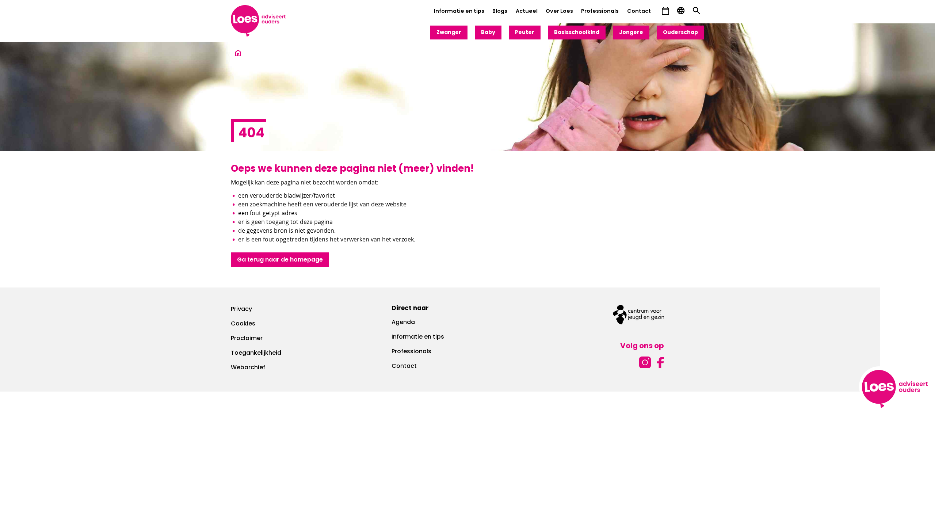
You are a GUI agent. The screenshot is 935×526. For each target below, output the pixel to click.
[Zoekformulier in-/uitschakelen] (696, 11)
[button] (665, 11)
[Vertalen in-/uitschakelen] (680, 11)
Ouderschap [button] (680, 32)
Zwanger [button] (448, 32)
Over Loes (559, 11)
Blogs (499, 11)
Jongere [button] (631, 32)
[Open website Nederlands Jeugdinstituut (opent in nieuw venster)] (638, 314)
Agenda (403, 322)
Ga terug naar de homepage (280, 260)
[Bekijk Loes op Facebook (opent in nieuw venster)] (660, 362)
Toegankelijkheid (256, 353)
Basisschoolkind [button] (576, 32)
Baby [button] (488, 32)
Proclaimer (247, 339)
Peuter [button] (524, 32)
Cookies (243, 324)
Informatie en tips (459, 11)
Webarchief (248, 368)
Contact (639, 11)
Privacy (241, 309)
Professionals (600, 11)
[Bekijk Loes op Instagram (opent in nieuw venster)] (645, 362)
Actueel (527, 11)
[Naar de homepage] (238, 53)
